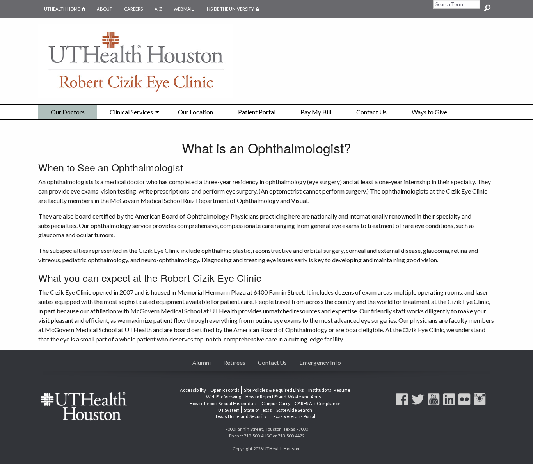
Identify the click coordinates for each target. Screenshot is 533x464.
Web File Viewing (223, 396)
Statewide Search (294, 409)
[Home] (135, 60)
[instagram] (481, 403)
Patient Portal (256, 112)
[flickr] (465, 403)
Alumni (201, 362)
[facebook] (403, 403)
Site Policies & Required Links (274, 390)
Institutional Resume (329, 390)
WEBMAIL (184, 8)
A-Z (158, 8)
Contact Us (371, 112)
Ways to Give (429, 112)
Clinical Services (131, 112)
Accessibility (193, 390)
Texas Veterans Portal (293, 416)
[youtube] (435, 403)
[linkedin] (450, 403)
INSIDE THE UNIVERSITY (235, 8)
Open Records (225, 390)
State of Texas (258, 409)
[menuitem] (67, 112)
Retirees (234, 362)
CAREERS (133, 8)
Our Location (195, 112)
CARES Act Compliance (318, 403)
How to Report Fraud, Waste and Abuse (284, 396)
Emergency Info (320, 362)
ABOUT (104, 8)
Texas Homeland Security (240, 416)
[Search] (487, 4)
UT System (229, 409)
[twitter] (419, 403)
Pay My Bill (315, 112)
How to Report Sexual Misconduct (223, 403)
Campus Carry (275, 403)
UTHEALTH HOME (62, 8)
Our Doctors (68, 112)
